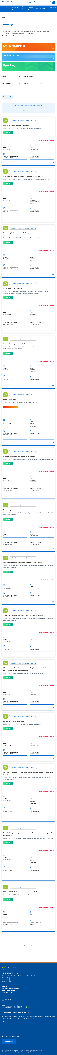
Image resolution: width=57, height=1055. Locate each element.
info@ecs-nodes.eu (12, 980)
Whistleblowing (8, 991)
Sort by (4, 94)
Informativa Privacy (13, 1052)
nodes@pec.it (9, 978)
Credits (32, 1052)
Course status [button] (28, 76)
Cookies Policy (25, 1052)
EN (30, 3)
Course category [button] (7, 83)
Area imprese (7, 993)
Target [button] (26, 83)
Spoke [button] (4, 76)
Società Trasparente (10, 988)
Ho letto (11, 1036)
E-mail (3, 1021)
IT (27, 3)
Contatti (5, 986)
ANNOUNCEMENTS (41, 8)
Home (3, 17)
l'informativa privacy (14, 1036)
